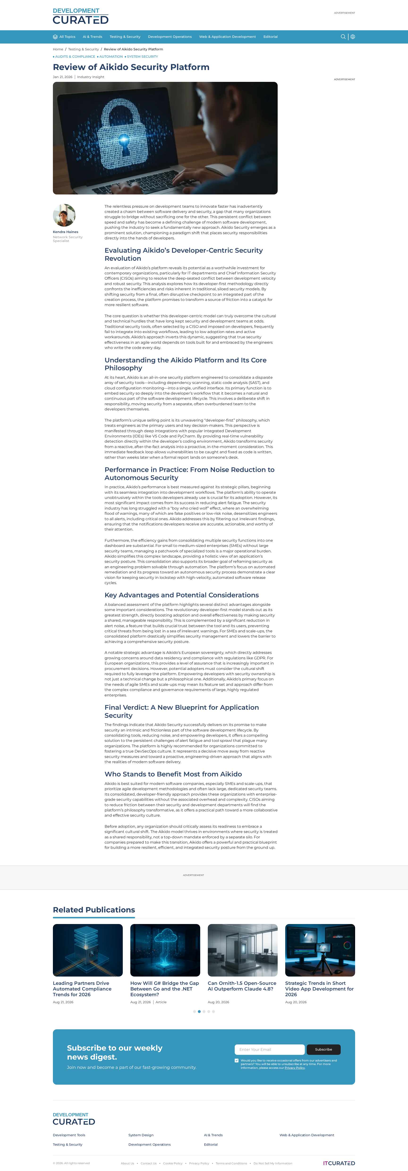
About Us (127, 1163)
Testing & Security (125, 37)
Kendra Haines (65, 232)
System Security (142, 56)
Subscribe (323, 1049)
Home (58, 49)
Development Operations (170, 37)
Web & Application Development (227, 37)
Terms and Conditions (231, 1163)
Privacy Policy (199, 1163)
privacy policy (295, 1068)
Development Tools (69, 1135)
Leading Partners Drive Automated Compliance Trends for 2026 (82, 988)
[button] (194, 1011)
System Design (140, 1135)
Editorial (271, 37)
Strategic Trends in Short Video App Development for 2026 (319, 988)
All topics (67, 37)
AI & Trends (92, 37)
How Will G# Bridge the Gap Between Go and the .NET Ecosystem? (164, 988)
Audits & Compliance (75, 56)
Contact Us (149, 1163)
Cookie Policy (173, 1163)
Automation (111, 56)
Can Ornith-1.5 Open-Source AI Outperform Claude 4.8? (242, 986)
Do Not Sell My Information (273, 1163)
